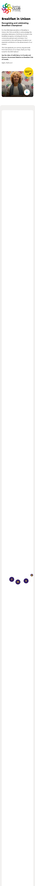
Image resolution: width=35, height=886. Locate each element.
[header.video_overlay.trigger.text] (27, 92)
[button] (31, 575)
